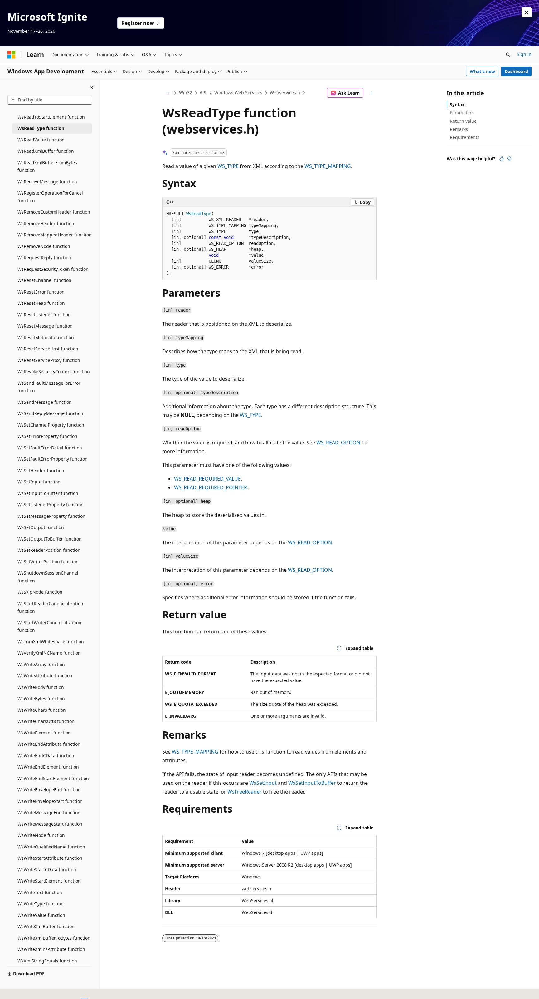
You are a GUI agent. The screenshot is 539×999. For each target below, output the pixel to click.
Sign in (524, 54)
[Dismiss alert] (527, 12)
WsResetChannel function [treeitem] (44, 280)
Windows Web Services (238, 93)
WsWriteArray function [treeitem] (41, 664)
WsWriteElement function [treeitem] (44, 733)
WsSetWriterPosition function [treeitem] (48, 562)
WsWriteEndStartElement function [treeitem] (53, 778)
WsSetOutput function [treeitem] (40, 527)
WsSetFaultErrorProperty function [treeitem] (52, 459)
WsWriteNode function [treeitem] (41, 835)
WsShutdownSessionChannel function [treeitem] (47, 577)
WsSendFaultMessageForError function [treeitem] (48, 387)
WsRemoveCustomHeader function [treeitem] (53, 212)
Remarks (459, 129)
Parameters (462, 113)
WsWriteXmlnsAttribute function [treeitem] (51, 949)
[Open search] (508, 54)
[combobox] (49, 100)
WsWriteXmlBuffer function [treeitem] (46, 926)
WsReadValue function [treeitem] (41, 140)
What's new (482, 71)
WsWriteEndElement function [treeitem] (48, 767)
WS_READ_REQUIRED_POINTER (210, 487)
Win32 (185, 93)
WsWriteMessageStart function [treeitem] (49, 824)
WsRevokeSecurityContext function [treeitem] (53, 371)
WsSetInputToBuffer (312, 782)
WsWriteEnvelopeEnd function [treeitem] (49, 790)
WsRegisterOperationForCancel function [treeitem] (50, 197)
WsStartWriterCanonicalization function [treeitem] (49, 626)
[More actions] (371, 93)
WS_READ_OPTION (338, 442)
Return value (463, 121)
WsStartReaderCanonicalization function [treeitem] (50, 607)
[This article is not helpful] (509, 158)
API (203, 93)
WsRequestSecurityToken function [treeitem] (53, 269)
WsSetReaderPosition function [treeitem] (48, 550)
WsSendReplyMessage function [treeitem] (50, 413)
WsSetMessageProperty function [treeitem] (51, 516)
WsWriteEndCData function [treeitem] (45, 756)
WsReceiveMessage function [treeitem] (47, 182)
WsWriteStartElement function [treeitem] (49, 881)
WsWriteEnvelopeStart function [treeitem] (50, 801)
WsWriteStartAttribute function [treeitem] (49, 858)
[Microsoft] (11, 55)
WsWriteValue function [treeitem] (41, 915)
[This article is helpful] (501, 158)
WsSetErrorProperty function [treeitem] (47, 436)
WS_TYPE (228, 166)
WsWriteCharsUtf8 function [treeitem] (46, 721)
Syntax (457, 104)
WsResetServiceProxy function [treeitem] (48, 360)
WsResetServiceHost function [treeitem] (47, 349)
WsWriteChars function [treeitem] (41, 710)
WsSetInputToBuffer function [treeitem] (47, 493)
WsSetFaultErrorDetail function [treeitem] (49, 448)
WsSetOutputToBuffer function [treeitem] (49, 539)
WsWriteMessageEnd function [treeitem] (48, 812)
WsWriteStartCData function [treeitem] (46, 870)
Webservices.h (285, 93)
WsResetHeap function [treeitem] (41, 303)
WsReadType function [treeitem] (40, 128)
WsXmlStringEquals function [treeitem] (47, 961)
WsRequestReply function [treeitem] (44, 257)
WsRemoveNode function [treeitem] (43, 246)
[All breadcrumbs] (167, 93)
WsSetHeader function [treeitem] (40, 470)
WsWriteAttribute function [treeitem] (44, 676)
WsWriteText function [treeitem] (39, 892)
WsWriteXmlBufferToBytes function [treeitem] (53, 938)
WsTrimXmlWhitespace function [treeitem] (50, 642)
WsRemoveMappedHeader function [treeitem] (54, 235)
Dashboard (516, 71)
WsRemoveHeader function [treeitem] (45, 223)
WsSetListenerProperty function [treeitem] (50, 504)
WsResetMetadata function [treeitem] (45, 337)
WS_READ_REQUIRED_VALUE (207, 478)
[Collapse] (91, 87)
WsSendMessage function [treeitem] (44, 402)
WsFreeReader (244, 791)
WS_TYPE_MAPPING (327, 166)
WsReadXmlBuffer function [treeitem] (45, 151)
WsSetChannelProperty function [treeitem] (50, 425)
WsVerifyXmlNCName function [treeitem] (49, 653)
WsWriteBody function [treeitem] (40, 687)
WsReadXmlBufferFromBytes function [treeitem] (47, 166)
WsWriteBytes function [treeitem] (41, 698)
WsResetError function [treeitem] (41, 292)
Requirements (464, 137)
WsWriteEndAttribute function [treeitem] (48, 744)
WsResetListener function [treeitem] (44, 315)
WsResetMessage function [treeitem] (45, 326)
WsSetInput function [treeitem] (39, 482)
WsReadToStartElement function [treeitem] (51, 117)
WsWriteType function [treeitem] (40, 904)
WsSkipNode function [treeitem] (39, 592)
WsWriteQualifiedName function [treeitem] (51, 847)
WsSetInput (263, 782)
